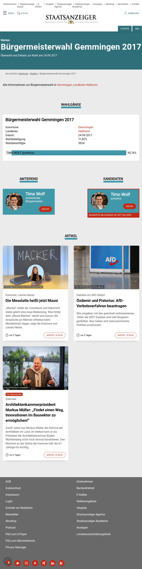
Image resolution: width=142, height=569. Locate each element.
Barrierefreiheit (85, 488)
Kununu (61, 563)
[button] (7, 561)
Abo (137, 29)
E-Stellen (38, 5)
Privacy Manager (16, 547)
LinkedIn (53, 563)
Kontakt (135, 4)
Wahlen (34, 73)
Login (9, 501)
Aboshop (110, 4)
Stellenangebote (86, 501)
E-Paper (125, 29)
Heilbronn (84, 131)
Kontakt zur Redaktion (19, 507)
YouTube (35, 563)
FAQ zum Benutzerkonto (20, 540)
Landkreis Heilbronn (85, 85)
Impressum (12, 494)
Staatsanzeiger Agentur (91, 514)
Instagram (26, 563)
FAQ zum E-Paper (16, 534)
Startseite (23, 73)
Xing (44, 563)
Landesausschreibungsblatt (93, 534)
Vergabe (50, 4)
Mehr (45, 209)
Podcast (11, 527)
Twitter (17, 563)
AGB (8, 481)
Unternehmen (9, 4)
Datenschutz (13, 488)
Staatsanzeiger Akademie (81, 5)
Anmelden (133, 13)
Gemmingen (64, 85)
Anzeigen (97, 4)
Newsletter (123, 4)
